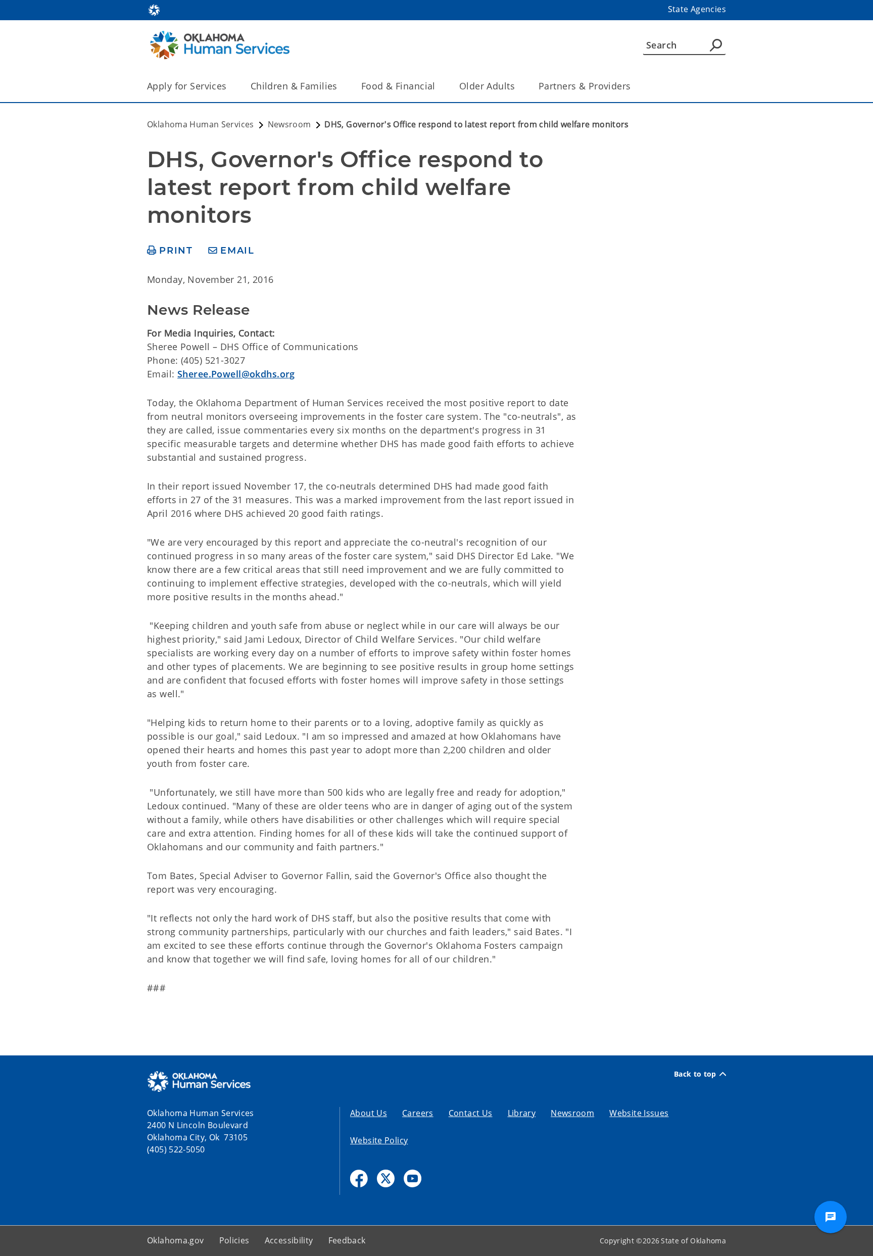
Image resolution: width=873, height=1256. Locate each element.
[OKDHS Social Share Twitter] (386, 1178)
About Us (368, 1113)
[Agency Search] (716, 45)
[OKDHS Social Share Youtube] (412, 1178)
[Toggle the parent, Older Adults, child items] (518, 86)
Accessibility (289, 1240)
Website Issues (638, 1113)
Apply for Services (187, 86)
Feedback (347, 1240)
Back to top (695, 1074)
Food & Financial (398, 86)
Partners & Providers (585, 86)
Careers (417, 1113)
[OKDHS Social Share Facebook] (359, 1178)
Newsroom (572, 1113)
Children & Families (294, 86)
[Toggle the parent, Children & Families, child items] (340, 86)
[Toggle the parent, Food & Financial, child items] (438, 86)
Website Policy (379, 1140)
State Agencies (697, 9)
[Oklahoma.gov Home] (154, 9)
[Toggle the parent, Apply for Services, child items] (230, 86)
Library (522, 1113)
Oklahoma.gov (175, 1240)
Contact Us (471, 1113)
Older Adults (487, 86)
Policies (234, 1240)
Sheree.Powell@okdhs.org (236, 374)
